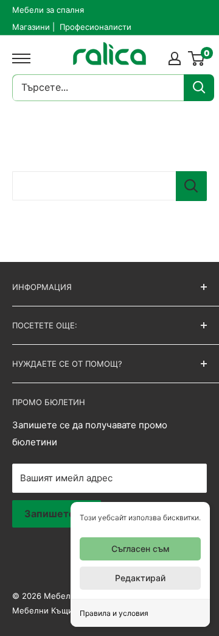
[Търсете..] (199, 87)
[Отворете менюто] (18, 58)
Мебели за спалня (48, 10)
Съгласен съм (140, 548)
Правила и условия (114, 613)
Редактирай (140, 578)
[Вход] (175, 58)
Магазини (31, 27)
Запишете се (56, 513)
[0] (196, 58)
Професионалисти (95, 27)
